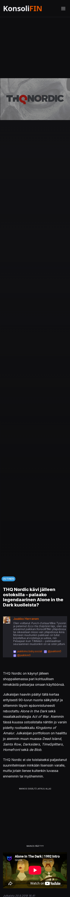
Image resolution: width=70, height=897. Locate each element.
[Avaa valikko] (63, 8)
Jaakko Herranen (26, 619)
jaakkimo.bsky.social (29, 651)
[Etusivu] (30, 8)
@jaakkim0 (54, 651)
